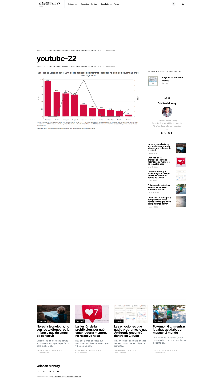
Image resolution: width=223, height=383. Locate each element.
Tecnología (42, 321)
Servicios (85, 4)
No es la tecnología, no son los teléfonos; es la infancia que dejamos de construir (159, 147)
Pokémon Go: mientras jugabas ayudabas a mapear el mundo (159, 187)
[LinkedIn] (58, 371)
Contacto (94, 4)
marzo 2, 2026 (153, 207)
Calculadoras (106, 4)
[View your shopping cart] (174, 4)
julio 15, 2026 (152, 153)
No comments (44, 353)
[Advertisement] (77, 26)
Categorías (72, 4)
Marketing (118, 321)
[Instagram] (44, 371)
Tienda (116, 4)
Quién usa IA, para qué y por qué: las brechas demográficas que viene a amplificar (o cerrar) (159, 200)
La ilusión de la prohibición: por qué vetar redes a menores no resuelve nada (159, 160)
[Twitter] (38, 371)
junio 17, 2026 (153, 167)
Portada (39, 50)
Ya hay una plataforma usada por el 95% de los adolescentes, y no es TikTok (74, 50)
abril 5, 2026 (152, 181)
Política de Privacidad (73, 377)
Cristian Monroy (167, 103)
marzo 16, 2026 (153, 192)
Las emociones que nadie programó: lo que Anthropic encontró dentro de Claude (159, 174)
